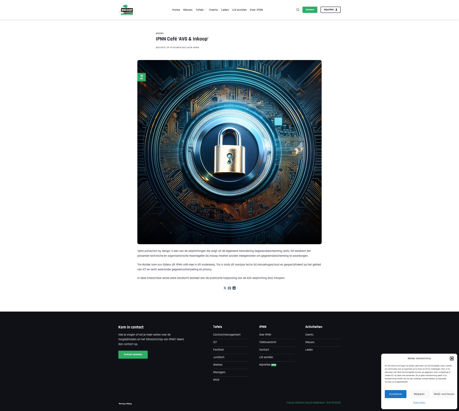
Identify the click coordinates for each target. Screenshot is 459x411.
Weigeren (419, 394)
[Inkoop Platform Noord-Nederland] (126, 10)
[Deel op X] (224, 288)
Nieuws (188, 10)
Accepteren (395, 394)
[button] (452, 358)
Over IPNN (256, 10)
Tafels (200, 10)
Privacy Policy (419, 402)
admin (196, 47)
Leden (225, 10)
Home (176, 10)
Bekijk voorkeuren (444, 394)
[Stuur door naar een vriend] (229, 288)
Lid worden (239, 10)
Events (213, 10)
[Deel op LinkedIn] (234, 288)
